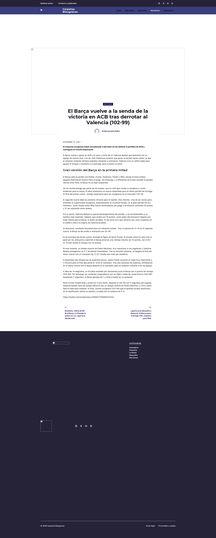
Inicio (119, 10)
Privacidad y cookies (167, 526)
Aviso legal (150, 526)
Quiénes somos (46, 3)
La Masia (133, 353)
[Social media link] (159, 3)
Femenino (142, 10)
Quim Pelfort (115, 131)
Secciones (155, 10)
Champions (168, 10)
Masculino (129, 10)
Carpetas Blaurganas (70, 10)
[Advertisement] (108, 31)
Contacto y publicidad (67, 3)
